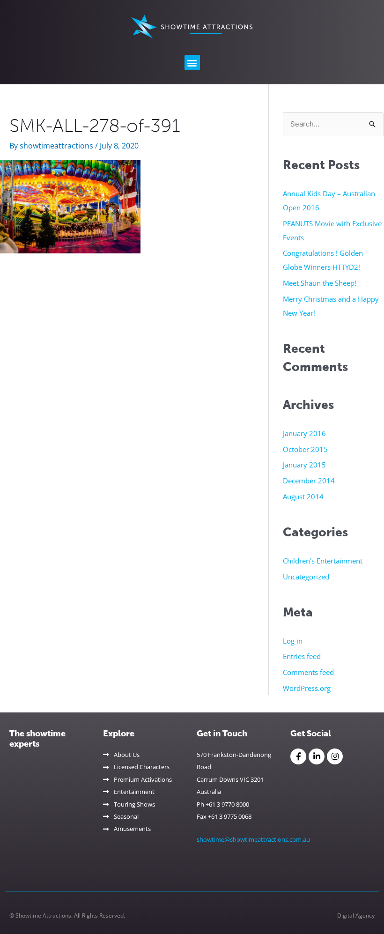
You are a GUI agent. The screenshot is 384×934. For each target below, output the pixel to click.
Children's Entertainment (322, 560)
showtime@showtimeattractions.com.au (253, 839)
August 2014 (303, 496)
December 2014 (309, 480)
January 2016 (304, 433)
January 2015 (304, 464)
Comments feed (308, 672)
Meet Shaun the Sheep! (319, 283)
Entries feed (302, 656)
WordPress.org (307, 688)
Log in (293, 640)
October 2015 (305, 449)
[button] (192, 62)
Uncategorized (306, 576)
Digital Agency (356, 915)
